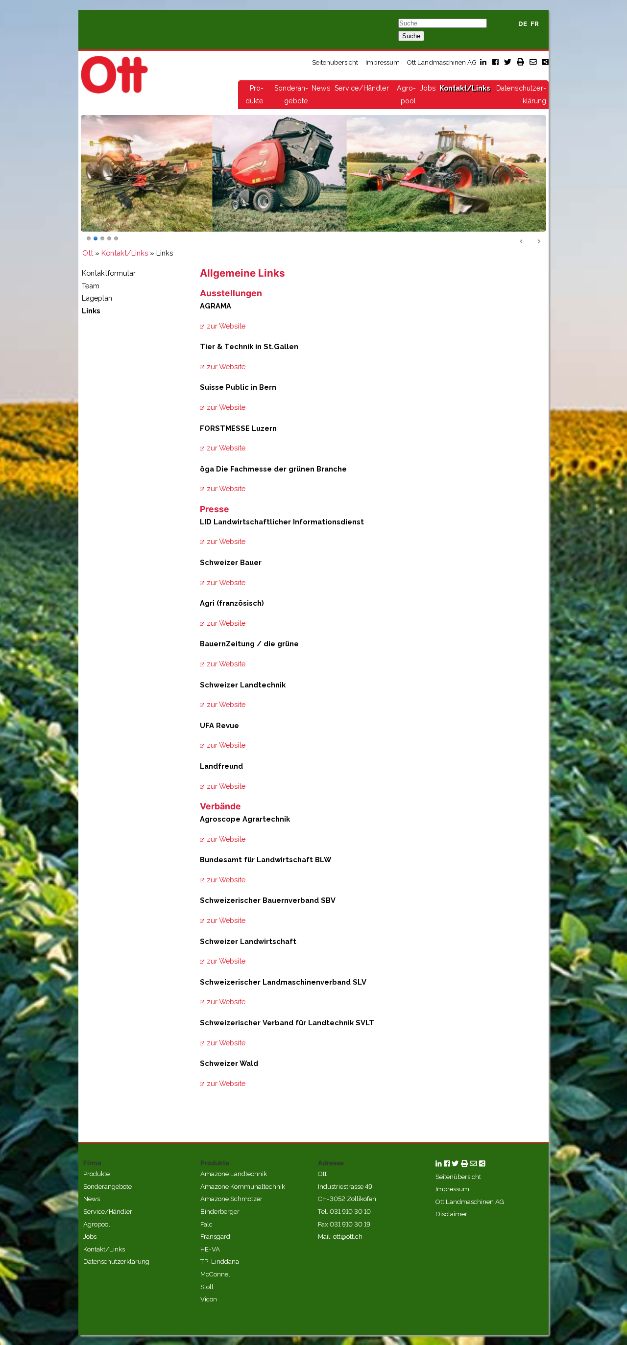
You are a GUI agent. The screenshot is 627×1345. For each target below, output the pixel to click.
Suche (411, 36)
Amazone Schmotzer (231, 1199)
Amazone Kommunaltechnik (242, 1186)
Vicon (208, 1299)
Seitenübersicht (335, 62)
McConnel (215, 1274)
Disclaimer (451, 1214)
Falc (206, 1224)
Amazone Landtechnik (233, 1174)
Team (90, 286)
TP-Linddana (219, 1261)
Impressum (382, 62)
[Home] (114, 74)
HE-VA (210, 1249)
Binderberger (220, 1211)
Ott (87, 253)
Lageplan (97, 298)
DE (522, 23)
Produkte (96, 1174)
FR (535, 23)
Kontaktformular (109, 273)
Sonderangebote (107, 1186)
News (321, 88)
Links (91, 311)
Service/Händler (362, 88)
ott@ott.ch (347, 1236)
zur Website (226, 326)
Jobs (428, 88)
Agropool (96, 1224)
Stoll (207, 1287)
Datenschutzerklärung (116, 1261)
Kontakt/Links (464, 88)
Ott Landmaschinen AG (442, 62)
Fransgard (215, 1236)
